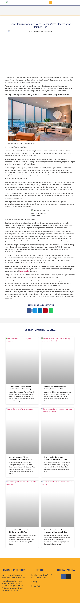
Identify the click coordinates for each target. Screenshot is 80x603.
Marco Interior (24, 271)
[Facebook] (63, 576)
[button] (50, 2)
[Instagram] (68, 576)
